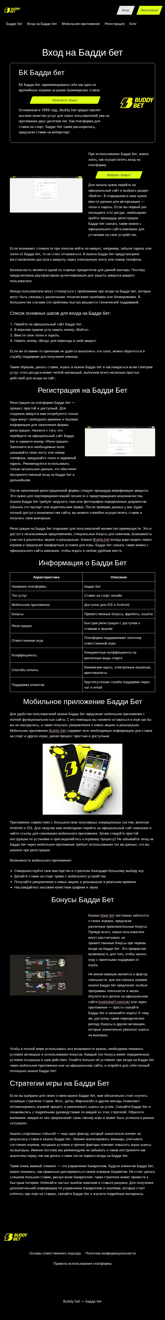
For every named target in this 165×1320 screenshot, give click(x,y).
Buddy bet (57, 730)
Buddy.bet (101, 539)
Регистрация (149, 10)
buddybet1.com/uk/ (114, 1002)
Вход (125, 10)
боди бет (107, 915)
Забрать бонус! (119, 175)
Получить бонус (65, 100)
